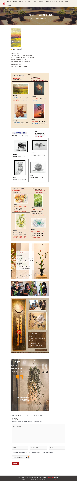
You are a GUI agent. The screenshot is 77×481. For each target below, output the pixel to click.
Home (32, 18)
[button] (36, 2)
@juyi (56, 479)
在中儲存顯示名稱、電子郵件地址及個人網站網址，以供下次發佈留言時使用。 (34, 453)
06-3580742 (48, 479)
